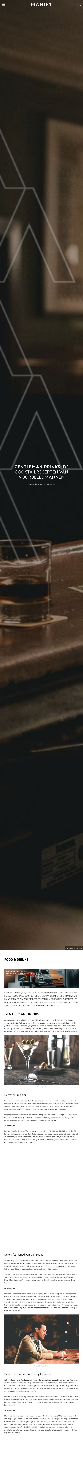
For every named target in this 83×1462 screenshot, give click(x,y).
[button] (3, 4)
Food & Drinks (16, 959)
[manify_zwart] (41, 4)
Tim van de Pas (49, 484)
